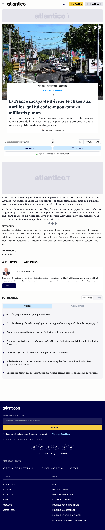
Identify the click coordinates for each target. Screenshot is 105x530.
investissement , (79, 233)
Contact (74, 468)
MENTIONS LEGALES (60, 489)
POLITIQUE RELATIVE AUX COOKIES (66, 515)
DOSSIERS (7, 489)
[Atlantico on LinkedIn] (56, 447)
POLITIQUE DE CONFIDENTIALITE (65, 505)
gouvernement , (88, 237)
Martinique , (32, 230)
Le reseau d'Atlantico (52, 468)
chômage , (8, 237)
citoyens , (69, 240)
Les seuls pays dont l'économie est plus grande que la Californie (37, 352)
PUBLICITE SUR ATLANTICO (63, 494)
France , (12, 240)
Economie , (93, 230)
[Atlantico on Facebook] (49, 447)
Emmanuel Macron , (69, 237)
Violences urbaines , (48, 237)
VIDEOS (6, 500)
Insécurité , (31, 237)
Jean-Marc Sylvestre (53, 130)
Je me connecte (94, 4)
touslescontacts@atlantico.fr (52, 454)
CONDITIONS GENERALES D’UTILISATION (69, 520)
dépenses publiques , (60, 233)
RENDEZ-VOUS (8, 494)
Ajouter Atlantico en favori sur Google (54, 154)
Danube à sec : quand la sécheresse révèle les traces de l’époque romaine (41, 332)
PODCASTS (7, 505)
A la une (41, 86)
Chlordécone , (35, 240)
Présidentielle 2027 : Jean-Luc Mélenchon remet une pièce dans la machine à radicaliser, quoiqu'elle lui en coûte (49, 363)
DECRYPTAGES (9, 484)
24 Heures (87, 298)
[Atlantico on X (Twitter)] (41, 447)
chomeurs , (19, 237)
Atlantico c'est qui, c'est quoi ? (18, 468)
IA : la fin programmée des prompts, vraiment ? (28, 314)
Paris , (5, 244)
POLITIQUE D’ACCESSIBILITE (63, 510)
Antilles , (7, 230)
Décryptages (52, 86)
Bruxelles (14, 244)
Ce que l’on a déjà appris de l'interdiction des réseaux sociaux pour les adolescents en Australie (52, 373)
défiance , (59, 240)
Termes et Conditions (61, 434)
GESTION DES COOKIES (61, 500)
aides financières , (11, 233)
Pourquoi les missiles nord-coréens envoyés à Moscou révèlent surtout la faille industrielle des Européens (52, 342)
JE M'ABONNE (76, 4)
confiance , (48, 240)
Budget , (44, 233)
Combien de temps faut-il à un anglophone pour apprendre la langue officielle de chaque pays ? (52, 323)
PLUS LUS (28, 306)
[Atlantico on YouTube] (71, 447)
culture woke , (92, 240)
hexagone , (22, 240)
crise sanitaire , (80, 230)
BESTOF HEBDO (9, 510)
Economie (63, 86)
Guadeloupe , (18, 230)
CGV (54, 484)
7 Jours (98, 298)
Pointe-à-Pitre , (63, 230)
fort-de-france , (47, 230)
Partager (29, 148)
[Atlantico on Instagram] (64, 447)
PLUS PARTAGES (77, 306)
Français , (79, 240)
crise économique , (30, 233)
